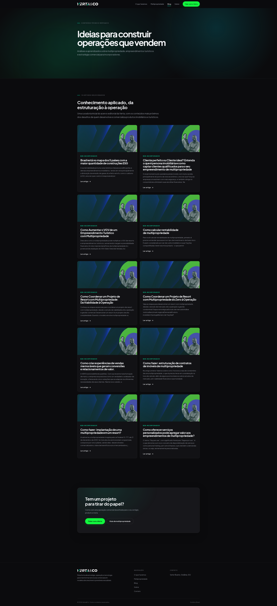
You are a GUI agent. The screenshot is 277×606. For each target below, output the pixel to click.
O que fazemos (141, 4)
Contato (137, 591)
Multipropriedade (157, 4)
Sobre (177, 4)
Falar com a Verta (191, 4)
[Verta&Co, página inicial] (87, 4)
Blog (169, 4)
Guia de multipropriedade (120, 521)
